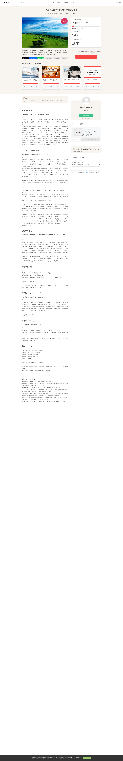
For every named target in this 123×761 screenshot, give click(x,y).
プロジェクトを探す (50, 2)
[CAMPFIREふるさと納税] (8, 2)
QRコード (65, 58)
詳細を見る (75, 139)
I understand (87, 758)
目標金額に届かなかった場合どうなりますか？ (81, 162)
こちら (86, 172)
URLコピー (49, 58)
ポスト (26, 58)
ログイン (112, 2)
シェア (33, 58)
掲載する (59, 2)
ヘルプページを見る (86, 167)
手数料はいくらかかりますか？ (78, 160)
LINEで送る (41, 58)
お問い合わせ (86, 115)
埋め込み (57, 58)
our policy (73, 758)
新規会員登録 (118, 2)
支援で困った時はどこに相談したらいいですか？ (81, 164)
